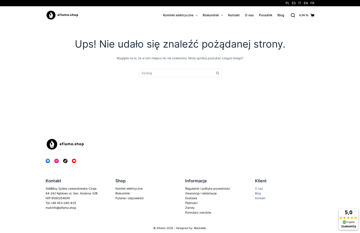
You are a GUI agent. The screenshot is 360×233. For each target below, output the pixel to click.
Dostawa (191, 198)
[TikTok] (65, 161)
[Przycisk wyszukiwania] (217, 73)
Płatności (191, 203)
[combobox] (176, 73)
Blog (281, 15)
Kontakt (234, 15)
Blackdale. (200, 228)
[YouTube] (74, 161)
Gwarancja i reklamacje (201, 193)
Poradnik (265, 15)
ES (294, 3)
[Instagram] (56, 161)
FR (312, 3)
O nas (249, 15)
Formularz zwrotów (198, 212)
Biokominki (211, 15)
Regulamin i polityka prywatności (207, 188)
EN (306, 3)
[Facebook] (48, 161)
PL (287, 3)
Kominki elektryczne (178, 15)
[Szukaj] (293, 15)
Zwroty (190, 207)
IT (299, 3)
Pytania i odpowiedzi (129, 198)
